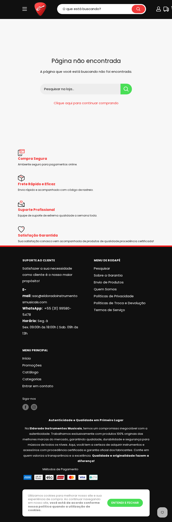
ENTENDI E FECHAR (125, 503)
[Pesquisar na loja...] (126, 89)
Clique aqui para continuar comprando (86, 103)
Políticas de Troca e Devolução (120, 303)
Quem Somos (105, 289)
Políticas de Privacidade (114, 296)
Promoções (32, 365)
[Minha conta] (158, 8)
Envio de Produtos (109, 282)
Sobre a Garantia (108, 275)
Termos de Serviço (109, 310)
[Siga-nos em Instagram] (34, 407)
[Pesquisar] (138, 9)
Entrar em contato (37, 386)
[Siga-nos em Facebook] (25, 407)
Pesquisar (102, 268)
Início (26, 358)
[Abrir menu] (24, 9)
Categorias (31, 379)
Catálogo (30, 372)
